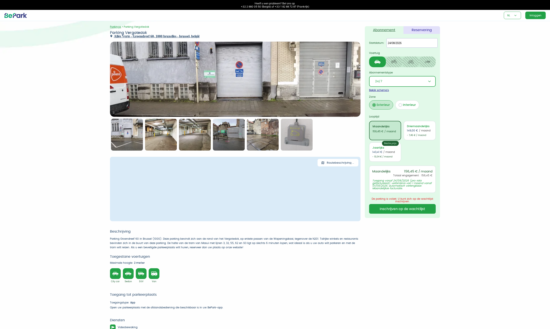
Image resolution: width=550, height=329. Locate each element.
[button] (515, 15)
